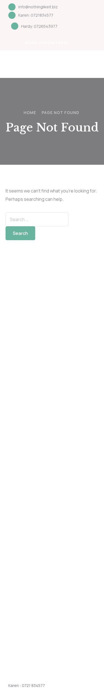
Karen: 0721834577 (35, 15)
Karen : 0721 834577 (26, 685)
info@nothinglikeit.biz (38, 6)
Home (30, 112)
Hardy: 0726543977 (39, 26)
